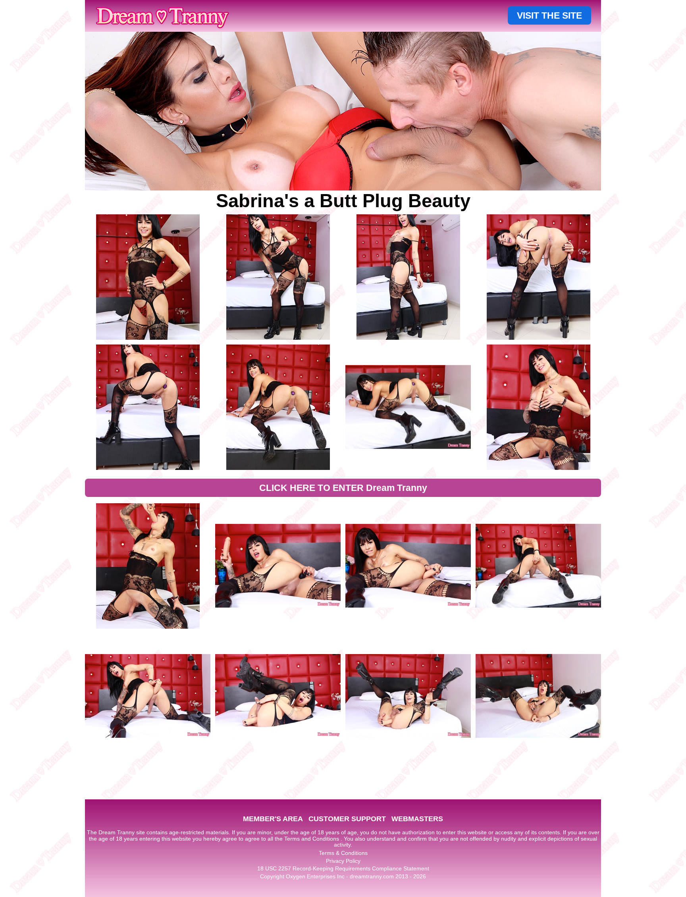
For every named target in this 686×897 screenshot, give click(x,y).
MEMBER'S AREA (273, 818)
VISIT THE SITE (549, 15)
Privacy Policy (343, 861)
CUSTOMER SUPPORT (347, 818)
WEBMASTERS (417, 818)
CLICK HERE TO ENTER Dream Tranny (343, 488)
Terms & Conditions (343, 853)
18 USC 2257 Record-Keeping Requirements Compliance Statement (343, 868)
